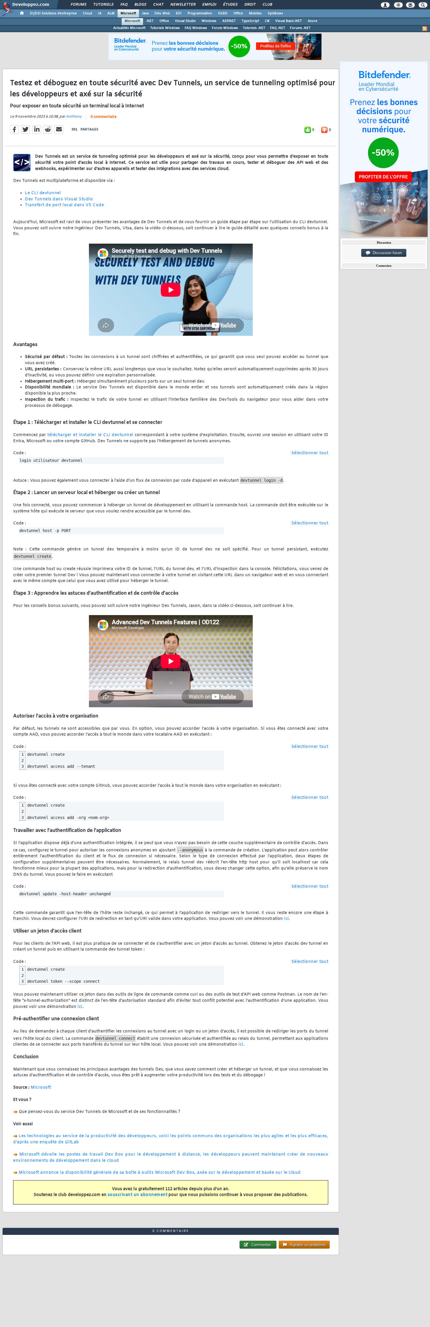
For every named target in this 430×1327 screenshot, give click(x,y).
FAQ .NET (277, 28)
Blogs (140, 4)
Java (145, 13)
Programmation (200, 13)
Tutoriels (103, 4)
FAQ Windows (196, 28)
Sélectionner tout (309, 453)
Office (238, 13)
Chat (158, 4)
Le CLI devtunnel (43, 193)
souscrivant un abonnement (138, 1195)
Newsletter (183, 4)
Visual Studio (185, 21)
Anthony (74, 116)
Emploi (209, 4)
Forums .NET (300, 28)
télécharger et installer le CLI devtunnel (90, 435)
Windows (209, 21)
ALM (111, 13)
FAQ (124, 4)
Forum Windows (225, 28)
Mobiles (255, 13)
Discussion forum (386, 253)
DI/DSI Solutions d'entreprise (53, 13)
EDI (179, 13)
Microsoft (128, 13)
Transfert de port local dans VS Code (64, 205)
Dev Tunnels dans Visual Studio (59, 199)
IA (100, 13)
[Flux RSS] (424, 28)
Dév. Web (162, 13)
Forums (78, 4)
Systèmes (275, 13)
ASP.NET (229, 21)
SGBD (223, 13)
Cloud (87, 13)
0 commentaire (103, 117)
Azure (312, 21)
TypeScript (250, 21)
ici (286, 919)
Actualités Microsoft (129, 28)
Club (267, 4)
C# (267, 21)
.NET (150, 21)
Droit (250, 4)
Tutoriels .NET (254, 28)
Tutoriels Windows (165, 28)
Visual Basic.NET (288, 21)
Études (230, 4)
